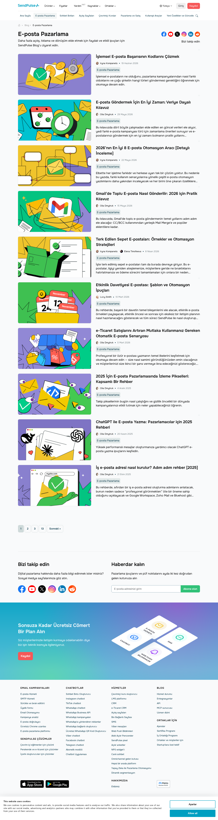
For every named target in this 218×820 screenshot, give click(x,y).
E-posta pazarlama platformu (35, 731)
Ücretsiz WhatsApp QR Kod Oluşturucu (86, 731)
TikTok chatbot (73, 703)
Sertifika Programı (166, 730)
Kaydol (193, 6)
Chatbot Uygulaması (76, 754)
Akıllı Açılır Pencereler (122, 735)
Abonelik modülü (74, 749)
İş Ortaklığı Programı (167, 735)
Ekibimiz (115, 786)
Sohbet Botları (67, 15)
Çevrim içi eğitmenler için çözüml (37, 744)
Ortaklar (109, 6)
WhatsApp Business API (78, 712)
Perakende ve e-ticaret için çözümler (39, 749)
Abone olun (190, 589)
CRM (113, 703)
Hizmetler (118, 688)
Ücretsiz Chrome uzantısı (33, 726)
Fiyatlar (63, 6)
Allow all (192, 813)
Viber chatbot (73, 735)
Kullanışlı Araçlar (153, 15)
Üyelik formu (26, 707)
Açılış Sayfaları (86, 15)
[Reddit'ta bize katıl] (197, 34)
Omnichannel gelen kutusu (125, 758)
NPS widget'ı (118, 749)
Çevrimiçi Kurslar (107, 15)
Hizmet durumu (164, 694)
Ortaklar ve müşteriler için (170, 740)
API (158, 703)
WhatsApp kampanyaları (78, 717)
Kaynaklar (93, 6)
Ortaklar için (167, 720)
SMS (113, 721)
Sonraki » (55, 528)
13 (42, 528)
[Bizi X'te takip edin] (177, 34)
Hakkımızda (119, 780)
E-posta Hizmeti (28, 694)
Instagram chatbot (75, 698)
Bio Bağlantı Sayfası (121, 717)
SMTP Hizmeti (27, 698)
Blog (160, 688)
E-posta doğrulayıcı (30, 721)
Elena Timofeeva (132, 251)
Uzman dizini (163, 712)
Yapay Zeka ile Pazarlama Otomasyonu (131, 768)
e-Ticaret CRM (118, 707)
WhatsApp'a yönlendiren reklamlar (83, 721)
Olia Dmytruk (106, 114)
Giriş (181, 6)
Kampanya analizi (29, 717)
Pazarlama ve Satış (130, 15)
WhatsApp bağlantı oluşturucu (81, 726)
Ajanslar (161, 726)
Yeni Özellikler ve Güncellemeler (183, 15)
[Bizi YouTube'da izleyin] (170, 34)
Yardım (77, 6)
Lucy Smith (106, 296)
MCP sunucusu (164, 707)
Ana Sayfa (25, 15)
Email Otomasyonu (30, 712)
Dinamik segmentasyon (123, 772)
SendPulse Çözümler (36, 738)
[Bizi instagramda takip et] (184, 34)
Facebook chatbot (75, 740)
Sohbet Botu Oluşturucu (78, 694)
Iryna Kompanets (108, 63)
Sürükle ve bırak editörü (32, 703)
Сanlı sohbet (117, 754)
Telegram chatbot (75, 745)
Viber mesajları (119, 726)
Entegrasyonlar (165, 698)
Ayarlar (193, 804)
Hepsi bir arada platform (123, 763)
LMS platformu (118, 698)
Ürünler (48, 6)
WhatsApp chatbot (75, 707)
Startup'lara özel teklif (168, 744)
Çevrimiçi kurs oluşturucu (124, 694)
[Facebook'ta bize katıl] (163, 34)
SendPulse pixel (119, 740)
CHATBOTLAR (74, 688)
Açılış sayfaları (118, 712)
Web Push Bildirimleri (122, 731)
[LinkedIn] (190, 34)
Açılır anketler (118, 745)
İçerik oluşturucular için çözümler (37, 754)
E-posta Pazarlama (45, 15)
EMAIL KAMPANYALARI (34, 688)
